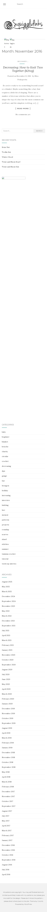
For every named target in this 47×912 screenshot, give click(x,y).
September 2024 (9, 601)
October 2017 (7, 801)
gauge (4, 476)
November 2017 (8, 796)
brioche (5, 446)
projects (5, 525)
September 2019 (8, 723)
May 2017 (5, 821)
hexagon (5, 486)
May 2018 (6, 772)
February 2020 (8, 699)
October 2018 (7, 762)
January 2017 (7, 840)
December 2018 (8, 752)
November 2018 (8, 757)
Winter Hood (7, 157)
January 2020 (7, 704)
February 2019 (8, 743)
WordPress (28, 904)
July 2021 (5, 630)
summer (5, 549)
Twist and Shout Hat (10, 167)
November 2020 (8, 655)
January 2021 (7, 650)
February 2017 (8, 835)
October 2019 (7, 718)
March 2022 (7, 616)
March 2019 (7, 738)
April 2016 (6, 874)
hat (3, 481)
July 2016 (5, 869)
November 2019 (8, 713)
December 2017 (8, 791)
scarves (5, 534)
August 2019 (7, 728)
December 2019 (8, 708)
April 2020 (6, 689)
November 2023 (8, 606)
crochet (5, 461)
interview (6, 500)
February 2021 (8, 645)
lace (3, 510)
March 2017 (6, 830)
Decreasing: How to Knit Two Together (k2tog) (23, 69)
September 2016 (8, 860)
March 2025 (7, 591)
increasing (6, 495)
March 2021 (6, 640)
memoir (5, 515)
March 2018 (7, 782)
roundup (5, 529)
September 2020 (9, 665)
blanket (5, 442)
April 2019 (6, 733)
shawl (4, 539)
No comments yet (23, 114)
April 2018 (6, 777)
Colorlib (40, 901)
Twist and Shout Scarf (11, 162)
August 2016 (7, 865)
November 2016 (8, 850)
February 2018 (8, 787)
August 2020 (7, 669)
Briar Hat (6, 147)
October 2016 (7, 855)
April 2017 (6, 826)
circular (5, 456)
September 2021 (8, 626)
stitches (5, 544)
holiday (5, 490)
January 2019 (7, 747)
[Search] (43, 4)
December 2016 (8, 845)
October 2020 (7, 660)
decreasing (6, 466)
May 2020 (6, 684)
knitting (5, 505)
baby (4, 432)
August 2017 (7, 811)
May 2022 (6, 611)
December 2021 (8, 621)
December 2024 (8, 596)
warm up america (9, 564)
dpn (3, 471)
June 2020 (6, 679)
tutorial (5, 559)
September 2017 (8, 806)
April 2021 (6, 635)
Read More (23, 108)
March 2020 (7, 694)
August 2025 (7, 582)
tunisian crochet (9, 554)
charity (5, 451)
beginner (22, 61)
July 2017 (5, 816)
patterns (5, 520)
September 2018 (8, 767)
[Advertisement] (23, 394)
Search (39, 131)
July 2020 (6, 674)
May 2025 (6, 586)
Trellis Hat (6, 152)
